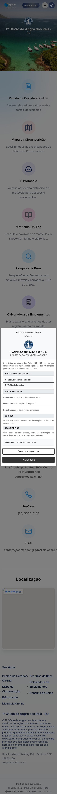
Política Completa (29, 451)
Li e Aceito (29, 460)
